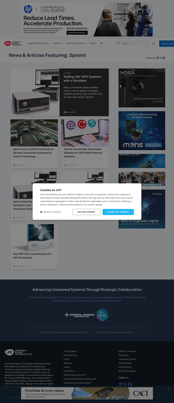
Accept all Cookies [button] (118, 212)
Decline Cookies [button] (86, 212)
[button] (50, 212)
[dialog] (87, 201)
